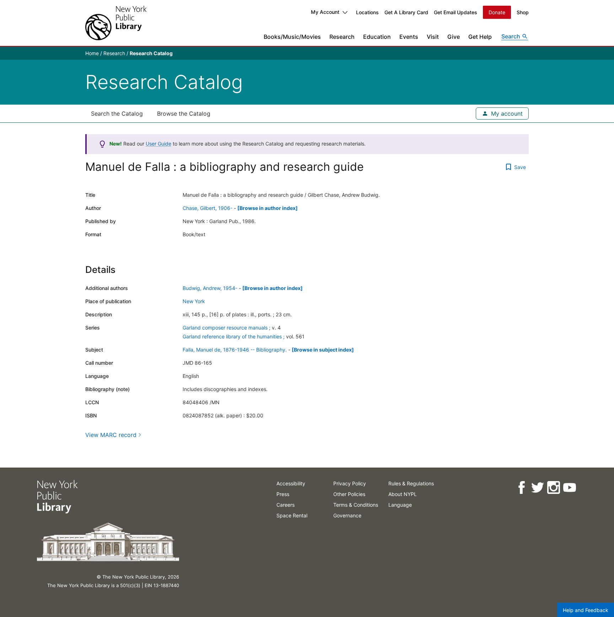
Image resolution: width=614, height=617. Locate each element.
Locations (367, 12)
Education (377, 36)
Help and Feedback (585, 610)
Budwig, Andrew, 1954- (210, 288)
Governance (347, 515)
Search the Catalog (117, 113)
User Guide (158, 144)
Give (453, 36)
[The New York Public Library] (115, 23)
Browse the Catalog (183, 113)
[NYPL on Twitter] (537, 488)
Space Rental (291, 515)
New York (194, 301)
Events (408, 36)
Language (400, 505)
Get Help (480, 36)
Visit (433, 36)
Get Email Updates (455, 12)
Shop (523, 12)
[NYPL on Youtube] (569, 488)
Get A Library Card (406, 12)
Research (342, 36)
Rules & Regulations (411, 483)
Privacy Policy (349, 483)
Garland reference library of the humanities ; (234, 336)
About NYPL (402, 494)
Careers (285, 505)
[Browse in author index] (267, 208)
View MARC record (110, 434)
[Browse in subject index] (323, 350)
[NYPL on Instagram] (553, 488)
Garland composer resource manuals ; (226, 328)
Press (282, 494)
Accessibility (290, 483)
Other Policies (349, 494)
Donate (497, 12)
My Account (325, 12)
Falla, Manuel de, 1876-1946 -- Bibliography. (235, 350)
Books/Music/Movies (292, 36)
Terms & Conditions (355, 505)
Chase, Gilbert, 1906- (207, 208)
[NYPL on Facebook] (521, 488)
